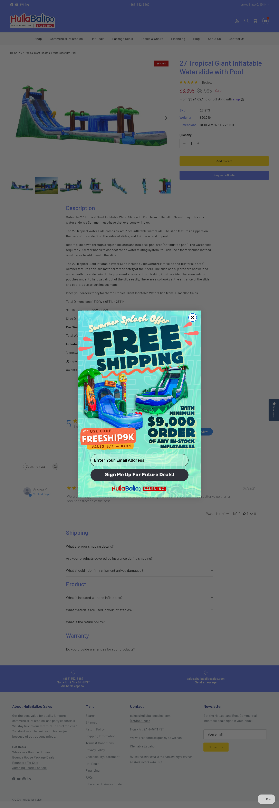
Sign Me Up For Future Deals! (139, 475)
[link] (139, 382)
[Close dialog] (193, 317)
